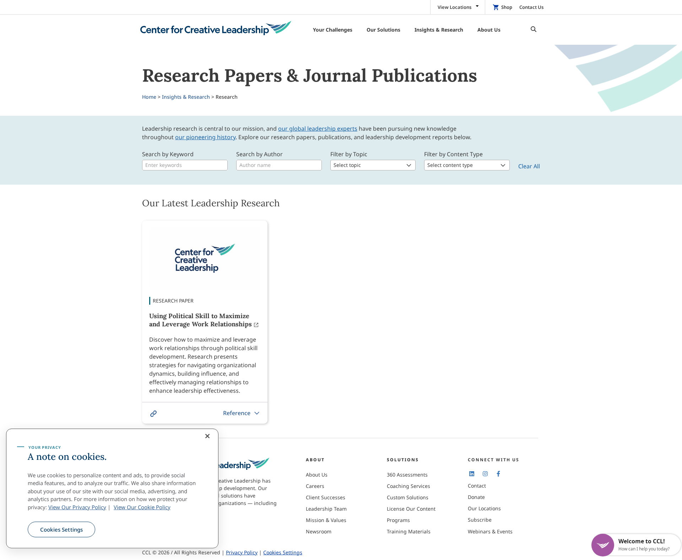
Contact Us (531, 7)
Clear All (529, 166)
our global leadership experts (317, 128)
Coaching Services (408, 486)
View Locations (454, 7)
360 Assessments (407, 474)
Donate (476, 497)
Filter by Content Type (453, 154)
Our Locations (484, 508)
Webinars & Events (490, 531)
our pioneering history (205, 137)
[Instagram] (485, 473)
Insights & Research (186, 96)
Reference (236, 413)
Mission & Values (326, 520)
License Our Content (411, 508)
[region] (112, 488)
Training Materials (409, 531)
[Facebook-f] (498, 473)
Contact (477, 485)
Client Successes (325, 497)
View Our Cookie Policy (142, 507)
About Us (317, 474)
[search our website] (531, 30)
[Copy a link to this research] (153, 413)
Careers (315, 486)
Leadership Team (326, 508)
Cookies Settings (61, 529)
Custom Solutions (407, 497)
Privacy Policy (242, 552)
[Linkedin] (472, 473)
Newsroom (318, 531)
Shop (506, 7)
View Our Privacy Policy (77, 507)
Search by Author (259, 154)
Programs (398, 520)
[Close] (207, 436)
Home (149, 96)
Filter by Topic (348, 154)
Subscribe (480, 519)
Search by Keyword (168, 154)
